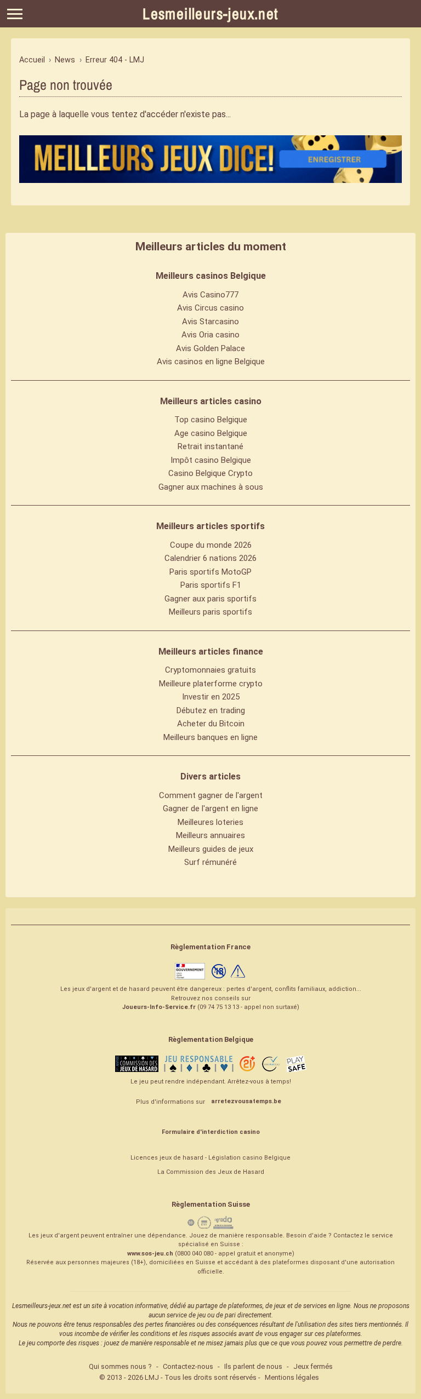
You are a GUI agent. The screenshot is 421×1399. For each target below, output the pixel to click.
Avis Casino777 (210, 295)
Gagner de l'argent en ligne (210, 808)
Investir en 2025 (211, 697)
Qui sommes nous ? (120, 1366)
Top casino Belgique (210, 420)
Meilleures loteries (210, 822)
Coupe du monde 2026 (211, 545)
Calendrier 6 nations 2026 (210, 558)
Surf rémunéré (210, 862)
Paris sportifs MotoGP (210, 572)
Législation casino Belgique (249, 1157)
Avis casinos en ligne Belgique (211, 361)
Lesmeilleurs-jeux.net (210, 13)
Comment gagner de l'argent (211, 795)
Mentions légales (292, 1377)
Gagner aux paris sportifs (210, 599)
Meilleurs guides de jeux (210, 849)
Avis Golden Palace (210, 348)
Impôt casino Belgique (210, 460)
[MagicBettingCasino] (210, 158)
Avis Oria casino (210, 335)
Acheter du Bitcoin (210, 724)
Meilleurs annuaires (210, 835)
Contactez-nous (188, 1366)
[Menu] (15, 14)
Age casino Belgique (210, 433)
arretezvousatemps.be (246, 1101)
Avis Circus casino (210, 308)
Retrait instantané (210, 446)
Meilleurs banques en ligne (210, 737)
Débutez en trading (211, 710)
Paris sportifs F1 (210, 585)
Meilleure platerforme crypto (211, 684)
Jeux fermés (313, 1366)
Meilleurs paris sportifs (210, 612)
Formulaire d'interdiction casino (211, 1132)
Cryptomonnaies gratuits (210, 670)
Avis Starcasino (210, 321)
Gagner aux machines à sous (210, 487)
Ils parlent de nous (253, 1366)
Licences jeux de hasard (166, 1157)
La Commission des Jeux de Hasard (210, 1172)
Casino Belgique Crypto (210, 473)
